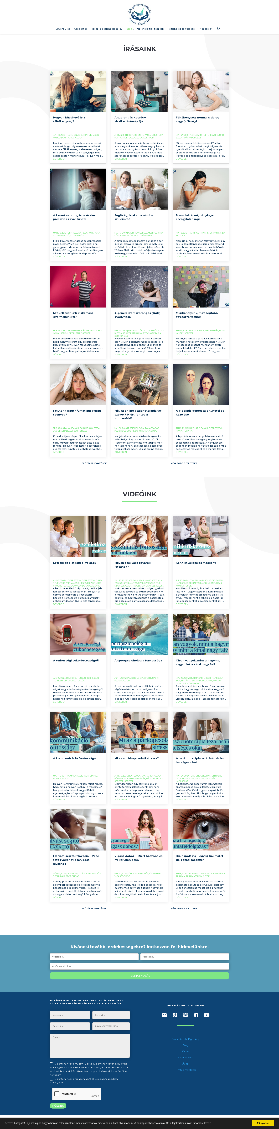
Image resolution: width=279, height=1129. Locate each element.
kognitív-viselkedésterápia (139, 331)
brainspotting (197, 873)
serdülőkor (129, 235)
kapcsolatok (196, 330)
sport (147, 678)
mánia (179, 431)
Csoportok (81, 28)
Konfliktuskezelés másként (196, 562)
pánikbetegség (127, 138)
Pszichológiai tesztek (150, 28)
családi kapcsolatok (202, 580)
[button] (213, 1123)
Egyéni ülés (63, 28)
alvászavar (72, 428)
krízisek (91, 583)
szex (140, 583)
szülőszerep (144, 235)
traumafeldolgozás (198, 876)
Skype (154, 431)
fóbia (130, 135)
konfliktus (215, 583)
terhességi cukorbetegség (69, 680)
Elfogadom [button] (263, 1123)
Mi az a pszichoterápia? (107, 28)
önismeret (195, 683)
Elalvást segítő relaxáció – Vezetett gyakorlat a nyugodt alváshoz (76, 859)
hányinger (195, 233)
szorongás (76, 235)
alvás (70, 873)
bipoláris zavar (198, 428)
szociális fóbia (145, 138)
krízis (83, 583)
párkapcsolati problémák (129, 778)
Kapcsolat (206, 28)
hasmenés (207, 233)
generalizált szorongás (142, 330)
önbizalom (59, 138)
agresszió (196, 135)
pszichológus (122, 431)
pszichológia (135, 678)
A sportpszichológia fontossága (138, 660)
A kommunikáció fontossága (74, 758)
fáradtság (86, 428)
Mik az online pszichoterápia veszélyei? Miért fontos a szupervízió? (138, 414)
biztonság (196, 678)
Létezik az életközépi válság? (74, 562)
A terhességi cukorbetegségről (76, 660)
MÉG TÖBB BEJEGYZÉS (184, 463)
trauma (180, 876)
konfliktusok (91, 135)
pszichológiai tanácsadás (143, 428)
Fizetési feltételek (186, 1070)
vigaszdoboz (122, 876)
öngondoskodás (84, 586)
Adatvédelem (185, 1057)
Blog (129, 28)
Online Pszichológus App (185, 1039)
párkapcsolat (75, 138)
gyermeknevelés (137, 233)
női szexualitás (128, 583)
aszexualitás (136, 580)
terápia (187, 431)
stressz (188, 333)
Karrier (185, 1051)
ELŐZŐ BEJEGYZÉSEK (94, 463)
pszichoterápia (91, 233)
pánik (216, 233)
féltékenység (74, 135)
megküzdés (211, 330)
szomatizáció (61, 235)
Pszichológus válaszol (182, 28)
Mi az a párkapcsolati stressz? (136, 758)
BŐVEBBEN (59, 158)
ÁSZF (185, 1063)
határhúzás (188, 680)
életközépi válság (68, 583)
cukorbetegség (76, 678)
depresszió (74, 233)
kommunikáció (75, 776)
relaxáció (81, 873)
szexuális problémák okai (136, 586)
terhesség (93, 678)
